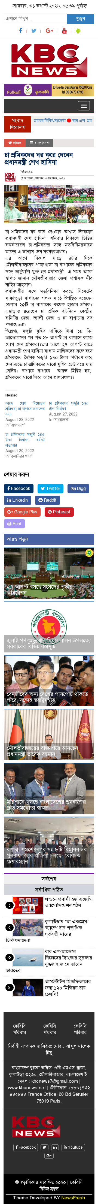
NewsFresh (73, 1198)
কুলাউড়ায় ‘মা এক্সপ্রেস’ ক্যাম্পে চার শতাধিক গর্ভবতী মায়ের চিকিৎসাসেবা (47, 931)
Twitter (52, 488)
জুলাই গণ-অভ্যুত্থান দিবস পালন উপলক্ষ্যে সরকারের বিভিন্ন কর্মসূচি (49, 643)
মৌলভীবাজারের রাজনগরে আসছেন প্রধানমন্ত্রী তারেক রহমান (42, 751)
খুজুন (80, 19)
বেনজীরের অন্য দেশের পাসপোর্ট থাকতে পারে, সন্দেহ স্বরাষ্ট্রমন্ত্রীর (47, 697)
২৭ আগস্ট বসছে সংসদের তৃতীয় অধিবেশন (39, 589)
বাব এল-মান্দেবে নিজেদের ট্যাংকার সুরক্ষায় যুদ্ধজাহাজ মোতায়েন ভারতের (49, 961)
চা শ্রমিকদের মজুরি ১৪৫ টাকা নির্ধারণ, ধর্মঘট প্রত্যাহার (25, 440)
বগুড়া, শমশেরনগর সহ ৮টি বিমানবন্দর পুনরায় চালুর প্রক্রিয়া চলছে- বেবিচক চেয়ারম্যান (47, 855)
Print (16, 523)
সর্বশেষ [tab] (49, 878)
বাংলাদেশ (41, 142)
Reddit (50, 500)
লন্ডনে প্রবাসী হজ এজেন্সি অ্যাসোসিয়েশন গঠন (69, 902)
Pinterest (61, 512)
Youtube (75, 1147)
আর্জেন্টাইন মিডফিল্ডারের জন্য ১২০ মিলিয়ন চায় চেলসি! (68, 988)
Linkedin (19, 500)
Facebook (20, 488)
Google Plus (25, 512)
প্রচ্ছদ (17, 142)
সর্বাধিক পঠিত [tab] (49, 889)
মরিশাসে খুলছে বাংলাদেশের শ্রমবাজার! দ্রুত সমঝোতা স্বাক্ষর (46, 805)
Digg (81, 488)
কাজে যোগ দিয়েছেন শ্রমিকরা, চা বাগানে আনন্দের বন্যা (25, 409)
